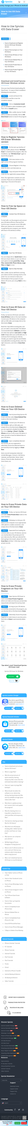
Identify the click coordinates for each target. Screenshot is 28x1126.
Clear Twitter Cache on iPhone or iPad (13, 874)
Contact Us (13, 1094)
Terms (17, 1120)
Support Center (14, 1089)
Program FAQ (13, 1091)
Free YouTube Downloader (8, 1045)
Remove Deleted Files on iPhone (12, 913)
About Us (4, 1120)
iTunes (7, 964)
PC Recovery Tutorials (6, 1063)
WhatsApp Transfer (6, 1033)
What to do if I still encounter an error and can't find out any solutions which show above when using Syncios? (14, 851)
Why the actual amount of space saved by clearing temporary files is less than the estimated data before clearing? (14, 778)
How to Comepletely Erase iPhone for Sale (12, 919)
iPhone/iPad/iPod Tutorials (8, 1066)
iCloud (6, 967)
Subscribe (4, 1080)
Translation (23, 1120)
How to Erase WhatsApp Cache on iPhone (14, 885)
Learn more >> (20, 704)
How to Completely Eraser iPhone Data (12, 908)
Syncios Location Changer (7, 1025)
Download (17, 1123)
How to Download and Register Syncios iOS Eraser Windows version (14, 45)
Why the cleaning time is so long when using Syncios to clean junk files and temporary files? (13, 814)
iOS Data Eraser (5, 1043)
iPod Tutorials (9, 960)
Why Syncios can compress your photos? (13, 838)
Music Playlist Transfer (7, 1050)
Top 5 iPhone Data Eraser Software (12, 896)
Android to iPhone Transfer (13, 971)
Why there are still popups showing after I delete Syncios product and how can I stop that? (13, 830)
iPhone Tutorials (9, 950)
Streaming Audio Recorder (8, 1048)
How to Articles (5, 1061)
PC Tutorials (8, 947)
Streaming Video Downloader (8, 1053)
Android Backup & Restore (12, 974)
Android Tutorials (10, 953)
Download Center (14, 1086)
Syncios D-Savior (5, 1030)
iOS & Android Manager (7, 1038)
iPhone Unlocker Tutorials (12, 943)
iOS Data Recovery (6, 1040)
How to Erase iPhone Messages (14, 927)
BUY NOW (24, 1123)
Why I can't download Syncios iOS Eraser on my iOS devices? (13, 859)
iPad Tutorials (9, 957)
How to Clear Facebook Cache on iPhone (13, 880)
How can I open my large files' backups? (13, 786)
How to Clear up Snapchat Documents (12, 902)
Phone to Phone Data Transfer (9, 1035)
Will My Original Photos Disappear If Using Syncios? (13, 843)
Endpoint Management (7, 1055)
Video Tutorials (9, 981)
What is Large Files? (10, 772)
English (6, 1103)
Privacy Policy (10, 1120)
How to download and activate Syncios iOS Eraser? (14, 767)
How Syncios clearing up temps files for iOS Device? (14, 822)
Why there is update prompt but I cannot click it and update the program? (14, 805)
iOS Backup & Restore (11, 978)
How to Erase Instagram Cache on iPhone (14, 891)
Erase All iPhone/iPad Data (12, 923)
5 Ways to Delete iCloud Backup (14, 930)
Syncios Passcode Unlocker (8, 1028)
